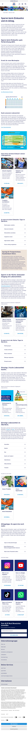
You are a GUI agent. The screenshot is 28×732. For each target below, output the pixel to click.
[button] (2, 4)
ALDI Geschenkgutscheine (6, 676)
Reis (13, 429)
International (4, 659)
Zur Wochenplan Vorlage (7, 92)
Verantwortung (4, 657)
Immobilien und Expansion (7, 652)
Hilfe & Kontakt (4, 684)
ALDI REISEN (4, 673)
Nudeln (8, 429)
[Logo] (14, 4)
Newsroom (3, 646)
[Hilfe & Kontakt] (25, 4)
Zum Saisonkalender (6, 127)
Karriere (3, 649)
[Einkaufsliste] (22, 4)
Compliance (3, 654)
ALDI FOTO (3, 670)
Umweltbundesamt (5, 286)
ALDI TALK (3, 668)
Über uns (3, 644)
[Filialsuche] (19, 4)
